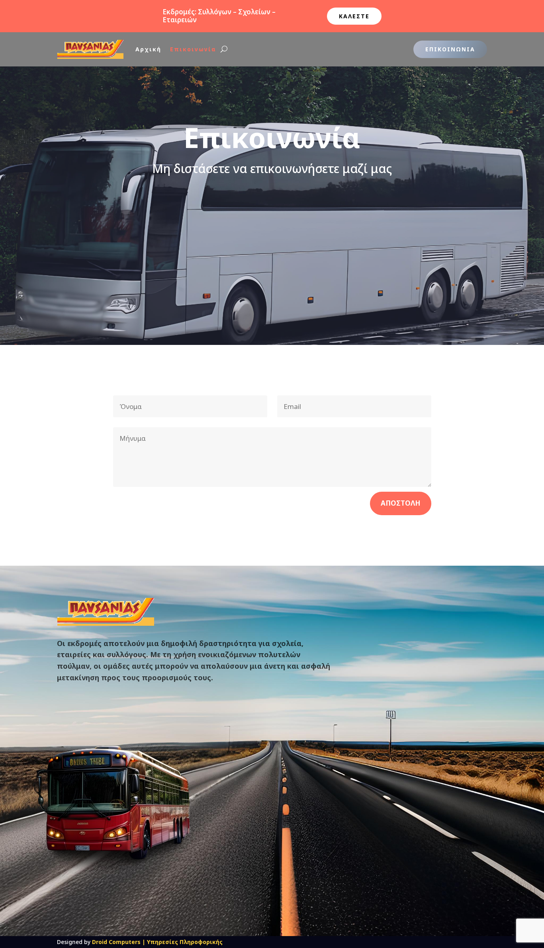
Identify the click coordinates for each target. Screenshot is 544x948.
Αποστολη (401, 503)
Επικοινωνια (450, 49)
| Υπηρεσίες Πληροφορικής (182, 942)
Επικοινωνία (193, 49)
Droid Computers (116, 942)
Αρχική (148, 49)
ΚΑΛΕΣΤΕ (354, 16)
